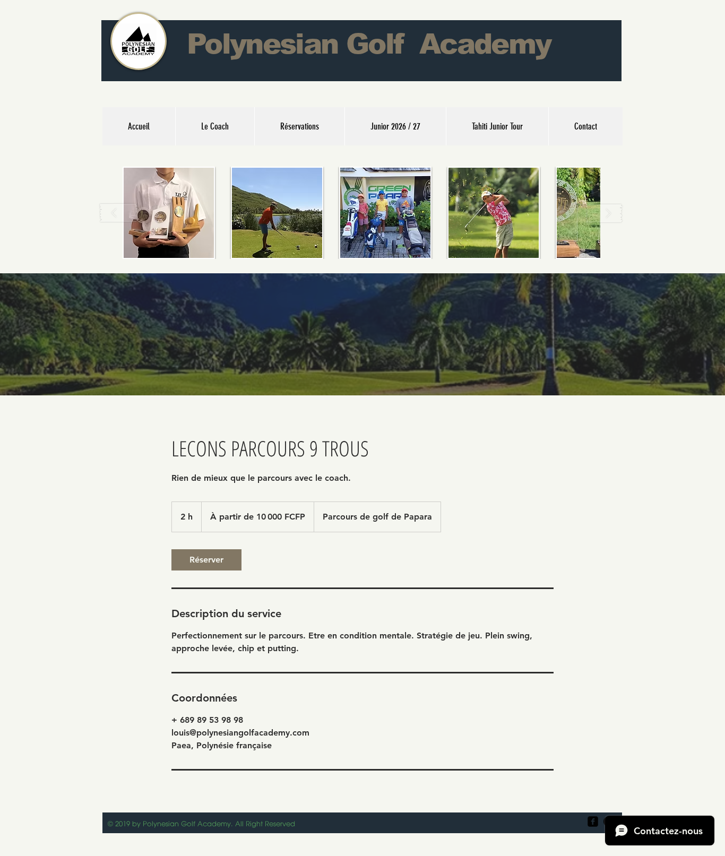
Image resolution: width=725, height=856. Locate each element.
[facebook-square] (593, 821)
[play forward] (604, 213)
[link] (206, 559)
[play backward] (119, 213)
